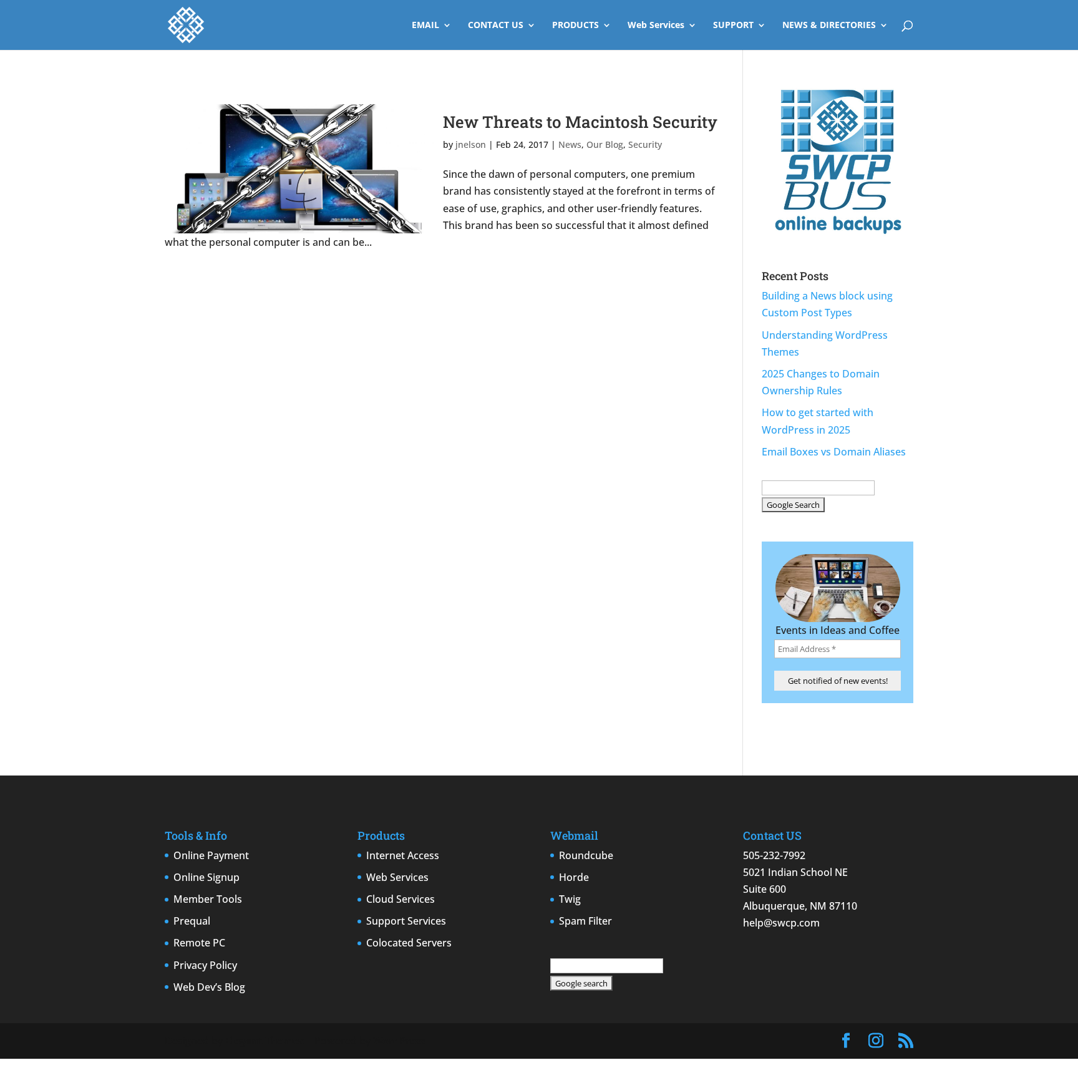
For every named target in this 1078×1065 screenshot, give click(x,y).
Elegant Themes (264, 1041)
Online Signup (206, 877)
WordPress (399, 1041)
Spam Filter (585, 921)
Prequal (191, 921)
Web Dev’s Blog (209, 987)
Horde (574, 877)
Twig (570, 899)
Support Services (406, 921)
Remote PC (199, 943)
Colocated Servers (409, 943)
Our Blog (604, 144)
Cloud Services (400, 899)
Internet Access (402, 855)
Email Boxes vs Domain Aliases (834, 452)
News (569, 144)
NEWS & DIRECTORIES (829, 26)
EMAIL (425, 26)
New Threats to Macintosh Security (580, 121)
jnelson (470, 144)
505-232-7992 (774, 855)
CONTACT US (495, 26)
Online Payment (211, 855)
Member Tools (207, 899)
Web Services (656, 26)
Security (645, 144)
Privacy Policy (205, 965)
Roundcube (586, 855)
